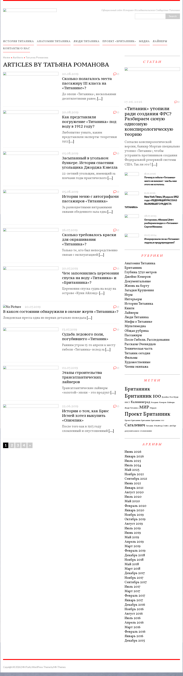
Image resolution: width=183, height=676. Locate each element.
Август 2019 (134, 524)
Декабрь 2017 (135, 573)
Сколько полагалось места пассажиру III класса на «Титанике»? (87, 83)
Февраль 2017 (135, 596)
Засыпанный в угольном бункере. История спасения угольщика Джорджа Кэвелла (90, 163)
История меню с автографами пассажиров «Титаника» (90, 198)
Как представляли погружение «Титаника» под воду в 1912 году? (89, 122)
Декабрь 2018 (135, 555)
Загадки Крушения (139, 290)
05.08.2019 (70, 153)
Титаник (149, 426)
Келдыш (154, 402)
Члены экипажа (136, 367)
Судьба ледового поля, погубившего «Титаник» (85, 336)
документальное (132, 431)
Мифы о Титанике (138, 322)
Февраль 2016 (135, 632)
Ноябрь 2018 (134, 560)
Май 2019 (132, 537)
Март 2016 (132, 627)
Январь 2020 (134, 510)
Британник (133, 268)
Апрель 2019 (134, 542)
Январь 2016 (134, 636)
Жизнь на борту (137, 286)
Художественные (137, 362)
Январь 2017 (134, 600)
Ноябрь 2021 (134, 474)
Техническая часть (139, 349)
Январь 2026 (134, 456)
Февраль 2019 (135, 551)
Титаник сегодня (137, 353)
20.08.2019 (70, 74)
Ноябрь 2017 (134, 578)
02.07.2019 (70, 368)
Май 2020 (132, 501)
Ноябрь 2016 (134, 609)
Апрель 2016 (134, 622)
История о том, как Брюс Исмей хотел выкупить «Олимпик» (85, 415)
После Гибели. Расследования (147, 340)
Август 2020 (134, 492)
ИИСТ (127, 402)
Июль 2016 (133, 618)
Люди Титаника (137, 317)
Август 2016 (134, 614)
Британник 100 (143, 396)
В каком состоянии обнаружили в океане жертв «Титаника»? (60, 311)
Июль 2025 (133, 461)
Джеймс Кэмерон (138, 277)
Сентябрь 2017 (136, 582)
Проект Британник (147, 414)
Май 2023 (132, 470)
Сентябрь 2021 (136, 479)
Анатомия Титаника (140, 263)
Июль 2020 (133, 497)
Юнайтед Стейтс (161, 426)
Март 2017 (132, 591)
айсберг (172, 426)
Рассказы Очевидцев (140, 344)
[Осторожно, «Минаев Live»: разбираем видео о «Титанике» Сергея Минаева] (132, 223)
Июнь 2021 (133, 483)
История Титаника (139, 304)
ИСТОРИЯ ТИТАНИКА (18, 41)
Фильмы (131, 358)
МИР (144, 407)
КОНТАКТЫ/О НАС (16, 49)
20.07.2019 (70, 268)
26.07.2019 (70, 230)
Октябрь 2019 (135, 519)
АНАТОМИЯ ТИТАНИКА (54, 41)
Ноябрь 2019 (134, 515)
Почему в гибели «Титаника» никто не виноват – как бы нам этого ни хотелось (160, 181)
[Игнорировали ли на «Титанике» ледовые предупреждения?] (132, 242)
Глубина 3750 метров (141, 272)
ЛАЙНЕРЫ (160, 41)
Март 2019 (132, 546)
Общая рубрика (137, 331)
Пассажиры (133, 335)
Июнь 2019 (133, 533)
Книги (129, 308)
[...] (99, 99)
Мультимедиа (135, 326)
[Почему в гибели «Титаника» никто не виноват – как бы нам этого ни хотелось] (132, 180)
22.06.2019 (70, 406)
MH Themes (59, 667)
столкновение (146, 431)
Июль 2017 (132, 587)
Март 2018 (132, 569)
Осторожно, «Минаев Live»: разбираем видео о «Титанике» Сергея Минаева (161, 223)
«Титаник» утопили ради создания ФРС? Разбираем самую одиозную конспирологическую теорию (149, 121)
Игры (129, 295)
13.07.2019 (69, 329)
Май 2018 (132, 564)
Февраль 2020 (135, 506)
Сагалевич (135, 425)
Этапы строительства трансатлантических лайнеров (82, 377)
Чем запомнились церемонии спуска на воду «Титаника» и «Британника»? (90, 278)
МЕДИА (144, 41)
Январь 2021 (134, 488)
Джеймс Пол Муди (170, 397)
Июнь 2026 (133, 452)
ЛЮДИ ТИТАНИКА (86, 41)
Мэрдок (153, 408)
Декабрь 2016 (135, 605)
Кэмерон (162, 402)
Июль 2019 (133, 528)
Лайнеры (131, 313)
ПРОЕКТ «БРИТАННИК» (119, 41)
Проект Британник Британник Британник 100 (144, 420)
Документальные (138, 281)
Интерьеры (133, 299)
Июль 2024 (133, 465)
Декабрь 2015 (135, 641)
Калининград (140, 402)
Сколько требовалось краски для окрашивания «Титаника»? (89, 239)
